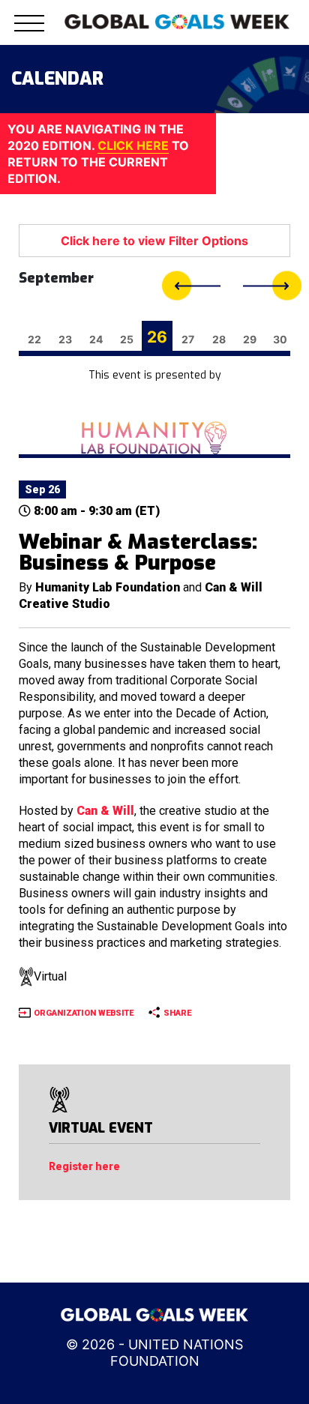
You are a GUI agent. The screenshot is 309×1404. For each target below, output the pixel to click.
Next (272, 286)
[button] (29, 32)
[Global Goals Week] (177, 20)
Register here (84, 1166)
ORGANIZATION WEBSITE (84, 1013)
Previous (191, 286)
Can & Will (105, 811)
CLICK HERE (133, 145)
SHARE (177, 1013)
